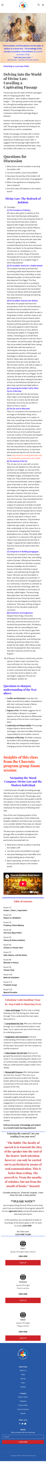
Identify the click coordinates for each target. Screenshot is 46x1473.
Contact (23, 1387)
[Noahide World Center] (23, 6)
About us (23, 1370)
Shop (23, 1374)
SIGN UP (23, 1263)
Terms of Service (23, 1409)
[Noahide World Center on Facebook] (20, 1424)
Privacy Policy (23, 1405)
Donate (23, 1413)
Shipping (23, 1401)
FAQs (23, 1383)
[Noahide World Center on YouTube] (22, 1424)
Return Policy (23, 1397)
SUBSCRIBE (23, 1442)
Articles (23, 1379)
